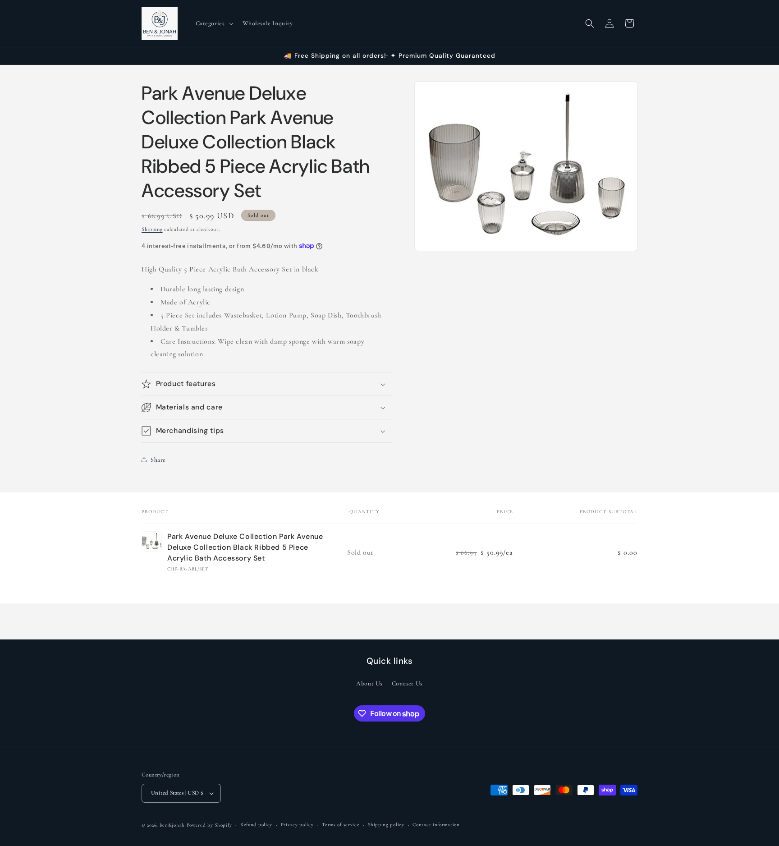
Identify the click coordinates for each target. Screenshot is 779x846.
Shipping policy (386, 825)
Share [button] (158, 460)
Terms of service (340, 825)
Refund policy (256, 825)
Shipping (152, 229)
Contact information (435, 825)
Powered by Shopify (209, 825)
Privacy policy (297, 825)
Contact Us (407, 684)
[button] (213, 23)
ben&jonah (172, 825)
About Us (369, 684)
